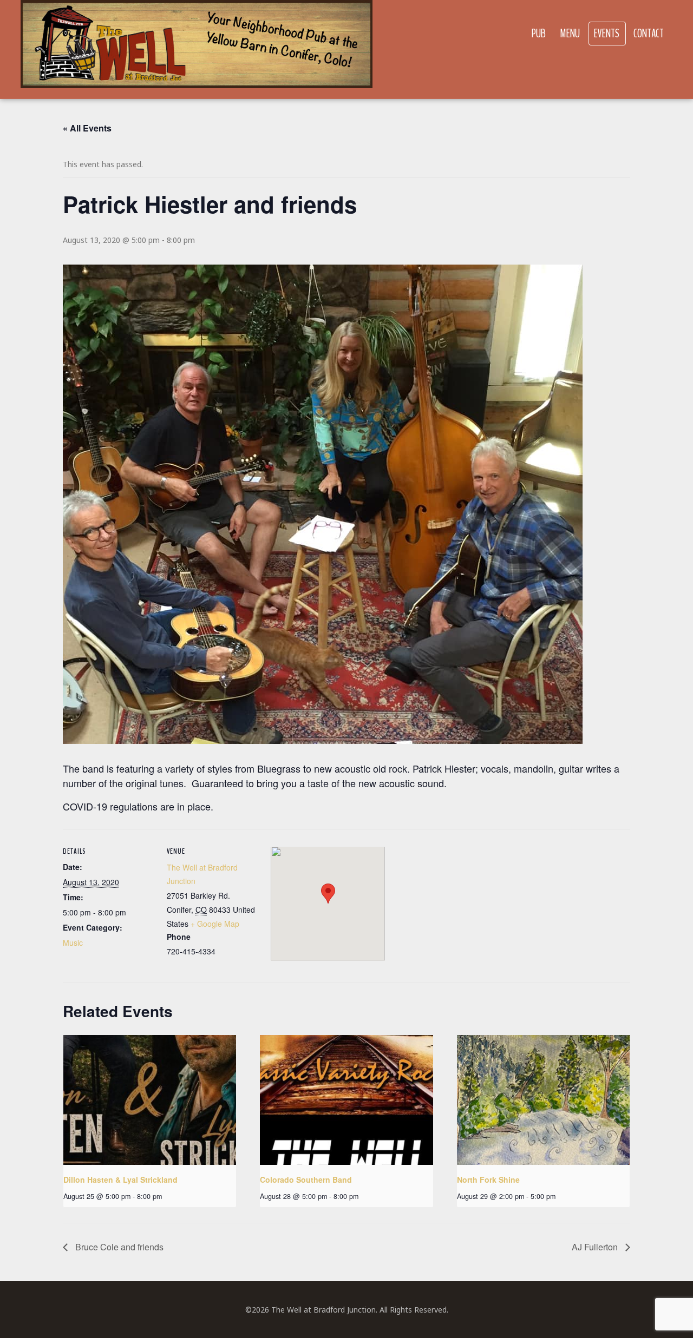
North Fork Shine (488, 1179)
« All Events (87, 128)
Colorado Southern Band (306, 1179)
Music (73, 942)
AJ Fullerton (596, 1247)
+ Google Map (215, 923)
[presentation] (149, 1100)
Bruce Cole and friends (118, 1247)
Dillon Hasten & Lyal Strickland (120, 1179)
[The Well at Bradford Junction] (196, 49)
